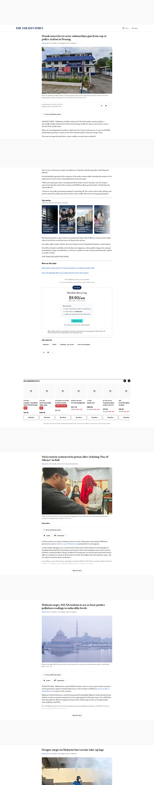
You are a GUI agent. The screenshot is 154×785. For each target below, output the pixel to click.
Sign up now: (45, 43)
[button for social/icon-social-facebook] (106, 106)
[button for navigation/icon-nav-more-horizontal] (110, 106)
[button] (125, 28)
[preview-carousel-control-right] (109, 219)
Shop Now (31, 417)
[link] (29, 28)
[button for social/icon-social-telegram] (101, 106)
